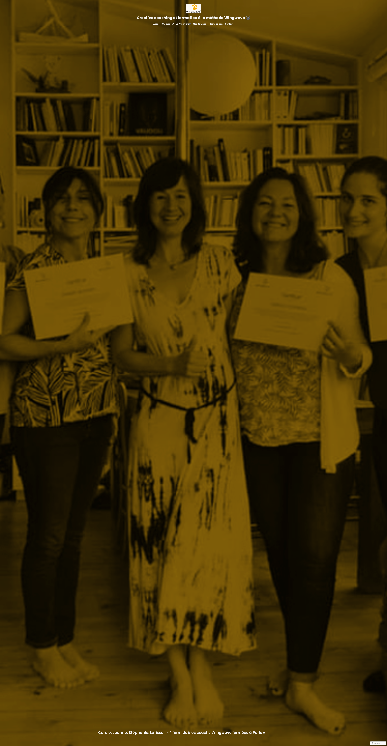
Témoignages (216, 23)
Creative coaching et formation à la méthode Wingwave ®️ (193, 17)
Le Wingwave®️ (183, 23)
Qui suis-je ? (168, 23)
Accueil (157, 23)
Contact (229, 23)
